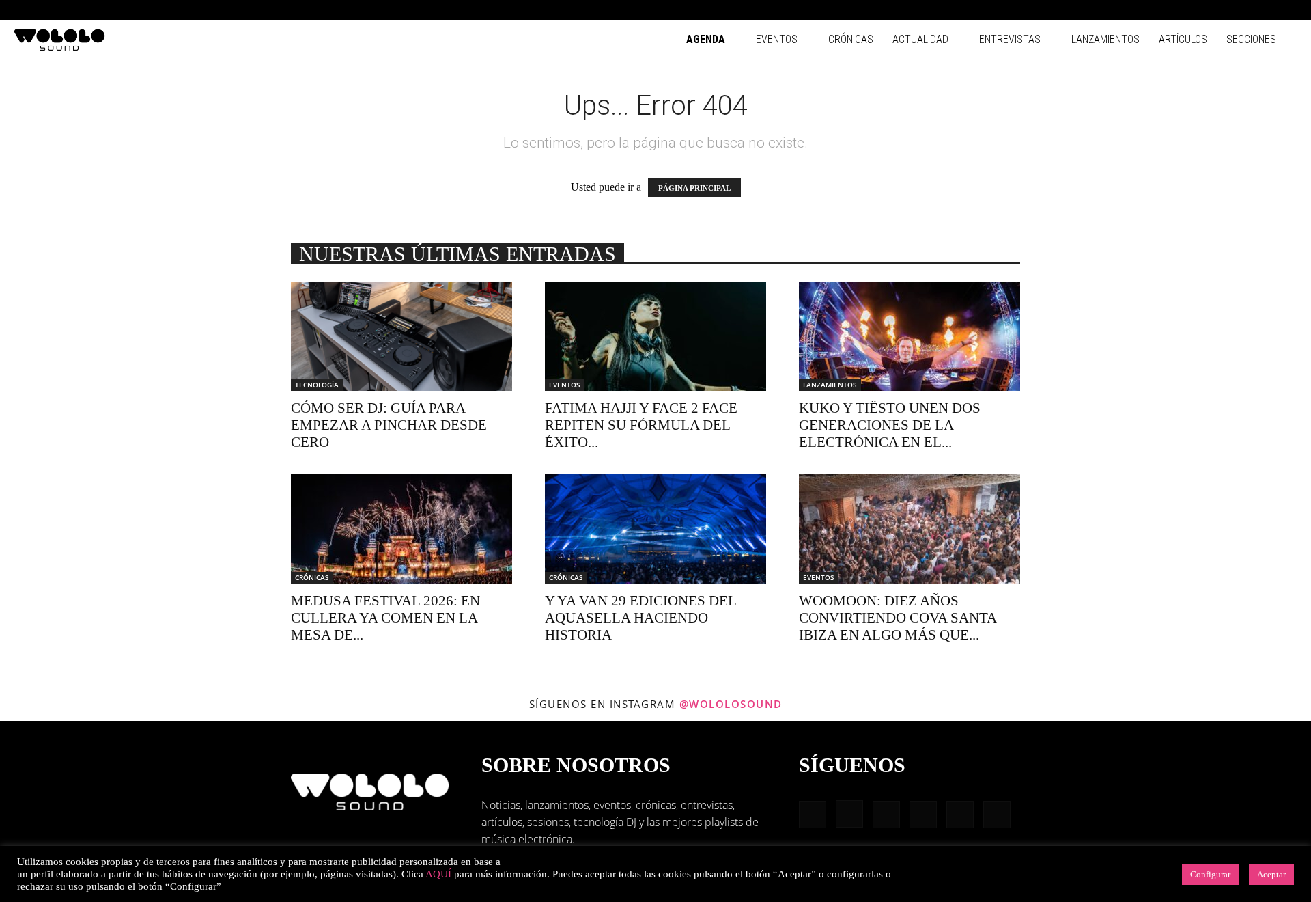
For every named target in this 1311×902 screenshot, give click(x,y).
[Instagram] (1197, 10)
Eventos (777, 39)
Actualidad (920, 39)
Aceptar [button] (1271, 874)
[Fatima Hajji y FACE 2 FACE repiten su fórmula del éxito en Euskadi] (655, 336)
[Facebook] (1174, 10)
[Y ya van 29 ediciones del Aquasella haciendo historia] (655, 529)
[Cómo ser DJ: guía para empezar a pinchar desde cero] (401, 336)
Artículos (1183, 39)
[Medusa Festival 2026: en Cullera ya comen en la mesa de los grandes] (401, 529)
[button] (1154, 10)
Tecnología (317, 385)
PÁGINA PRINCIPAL (694, 188)
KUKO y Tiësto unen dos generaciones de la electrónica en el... (890, 425)
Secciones (1251, 39)
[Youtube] (1287, 10)
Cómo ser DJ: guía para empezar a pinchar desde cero (389, 425)
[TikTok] (1264, 10)
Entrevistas (1010, 39)
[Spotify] (1242, 10)
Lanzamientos (1105, 39)
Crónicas (850, 39)
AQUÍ (438, 874)
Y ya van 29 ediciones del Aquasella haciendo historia (640, 617)
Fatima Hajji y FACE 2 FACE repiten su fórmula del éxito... (641, 425)
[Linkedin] (1219, 10)
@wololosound (731, 704)
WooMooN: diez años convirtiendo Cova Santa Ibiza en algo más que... (897, 617)
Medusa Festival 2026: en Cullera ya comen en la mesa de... (385, 617)
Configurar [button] (1210, 874)
